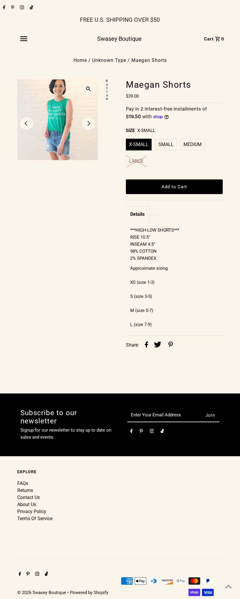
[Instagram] (21, 8)
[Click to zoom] (88, 88)
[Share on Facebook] (146, 345)
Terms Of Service (34, 518)
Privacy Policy (31, 511)
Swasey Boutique (119, 38)
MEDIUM (193, 144)
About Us (26, 504)
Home (80, 60)
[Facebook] (3, 8)
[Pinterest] (12, 8)
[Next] (88, 123)
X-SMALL (138, 144)
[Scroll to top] (228, 587)
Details (137, 214)
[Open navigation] (37, 38)
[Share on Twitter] (157, 345)
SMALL (166, 144)
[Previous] (26, 123)
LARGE (136, 161)
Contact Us (28, 497)
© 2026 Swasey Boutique (42, 592)
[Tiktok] (30, 8)
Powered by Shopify (89, 592)
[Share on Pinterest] (170, 345)
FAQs (22, 483)
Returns (25, 490)
